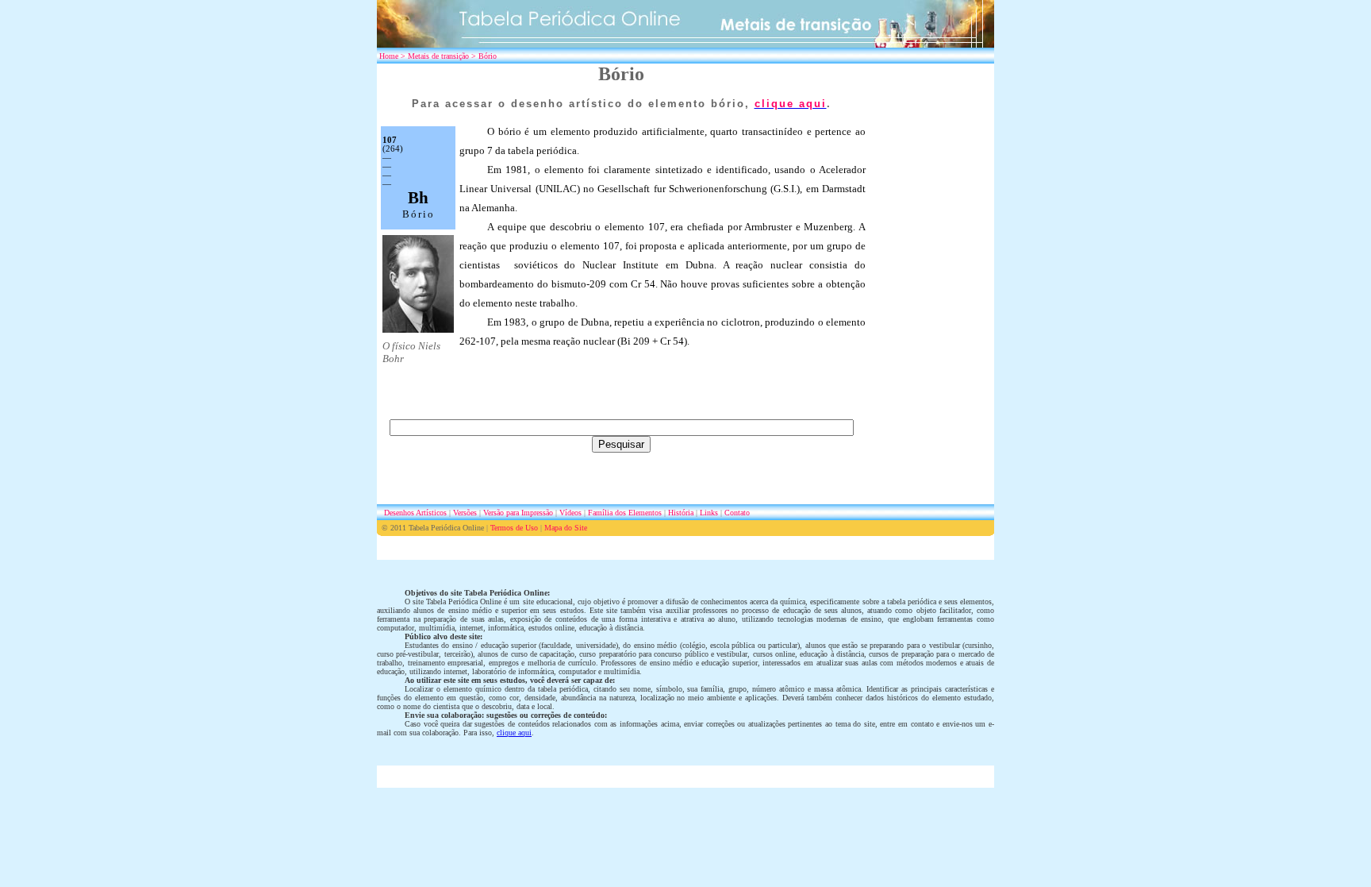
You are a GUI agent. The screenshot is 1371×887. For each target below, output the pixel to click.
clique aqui (514, 732)
